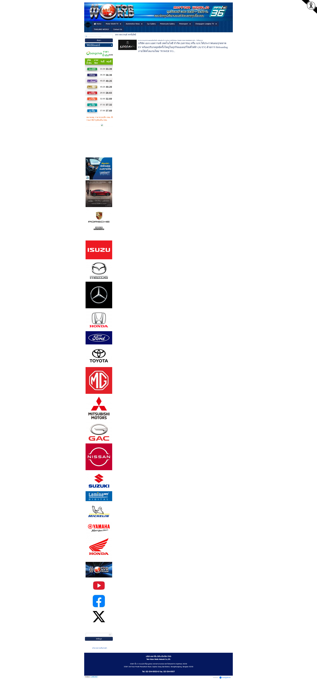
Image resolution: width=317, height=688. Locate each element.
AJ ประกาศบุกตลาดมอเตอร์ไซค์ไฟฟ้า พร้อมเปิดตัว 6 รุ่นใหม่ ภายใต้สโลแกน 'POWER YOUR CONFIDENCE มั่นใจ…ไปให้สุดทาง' (170, 40)
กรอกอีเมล (89, 631)
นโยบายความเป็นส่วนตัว (99, 648)
